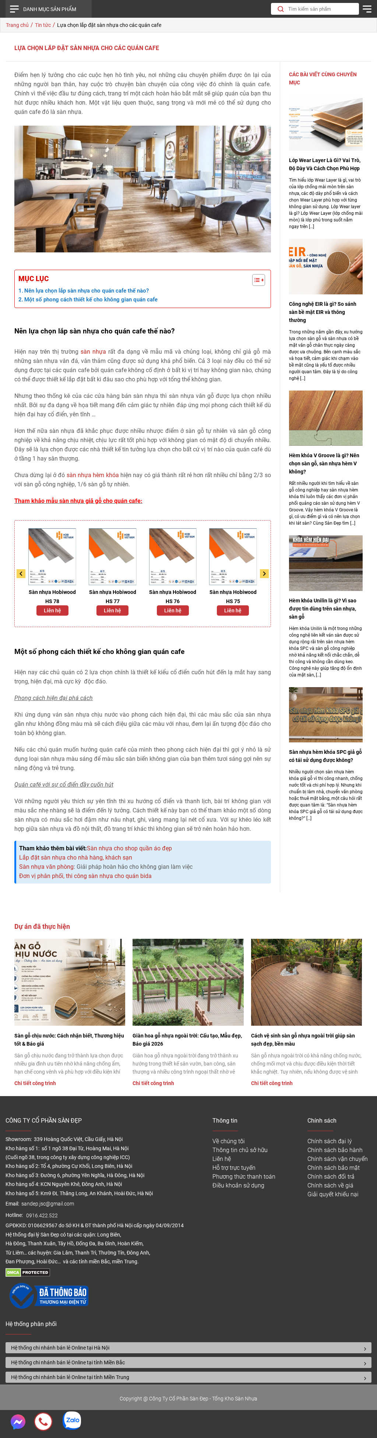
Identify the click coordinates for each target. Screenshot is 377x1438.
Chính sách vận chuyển (337, 1158)
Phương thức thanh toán (243, 1176)
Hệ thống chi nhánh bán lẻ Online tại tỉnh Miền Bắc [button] (68, 1362)
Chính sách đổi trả (331, 1176)
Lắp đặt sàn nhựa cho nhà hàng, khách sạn (75, 857)
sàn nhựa (93, 351)
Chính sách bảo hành (335, 1150)
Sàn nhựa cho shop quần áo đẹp (129, 848)
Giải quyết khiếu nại (333, 1194)
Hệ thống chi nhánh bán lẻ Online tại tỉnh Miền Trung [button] (70, 1377)
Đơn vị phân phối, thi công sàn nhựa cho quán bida (85, 875)
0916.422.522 (42, 1216)
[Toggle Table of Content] (255, 280)
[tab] (188, 1347)
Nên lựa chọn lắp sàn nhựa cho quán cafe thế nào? (86, 290)
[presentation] (21, 573)
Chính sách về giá (330, 1185)
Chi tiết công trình (35, 1083)
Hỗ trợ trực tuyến (234, 1167)
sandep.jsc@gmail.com (47, 1204)
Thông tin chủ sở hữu (240, 1150)
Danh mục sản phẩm (49, 9)
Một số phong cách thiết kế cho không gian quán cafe (91, 299)
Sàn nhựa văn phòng (46, 866)
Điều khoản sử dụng (238, 1185)
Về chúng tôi (228, 1141)
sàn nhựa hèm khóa (93, 475)
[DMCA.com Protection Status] (28, 1274)
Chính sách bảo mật (333, 1167)
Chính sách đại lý (329, 1141)
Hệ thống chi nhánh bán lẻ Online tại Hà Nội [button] (60, 1347)
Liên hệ (52, 610)
